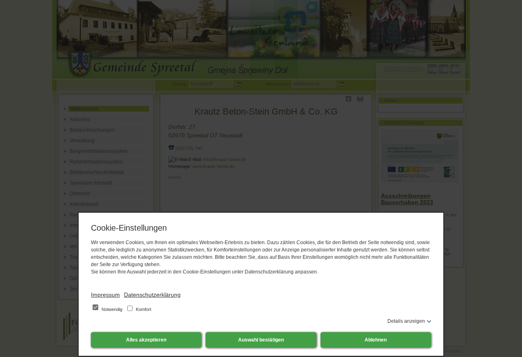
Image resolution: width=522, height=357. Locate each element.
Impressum (105, 294)
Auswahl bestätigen (261, 340)
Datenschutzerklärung (152, 294)
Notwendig (112, 309)
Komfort (143, 309)
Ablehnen (376, 340)
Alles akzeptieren (146, 340)
